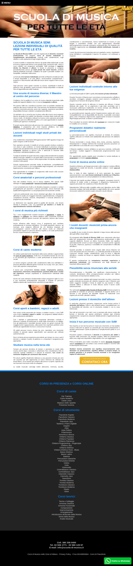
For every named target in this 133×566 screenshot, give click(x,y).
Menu (6, 3)
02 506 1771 (60, 545)
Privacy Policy (65, 554)
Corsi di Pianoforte (98, 554)
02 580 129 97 (76, 545)
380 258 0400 (69, 542)
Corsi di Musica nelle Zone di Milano (43, 554)
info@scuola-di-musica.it (70, 547)
